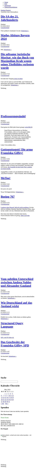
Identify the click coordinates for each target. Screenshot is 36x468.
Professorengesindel (13, 116)
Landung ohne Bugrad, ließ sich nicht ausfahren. (15, 207)
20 (1, 399)
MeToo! (5, 178)
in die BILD (28, 127)
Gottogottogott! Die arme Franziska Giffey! (17, 151)
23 (7, 399)
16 (7, 397)
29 (5, 401)
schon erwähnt (18, 78)
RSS (5, 4)
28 (3, 401)
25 (11, 399)
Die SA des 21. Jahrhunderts (10, 18)
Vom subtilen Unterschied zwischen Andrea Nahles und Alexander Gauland (17, 282)
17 (9, 397)
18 (11, 397)
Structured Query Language (12, 324)
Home (6, 2)
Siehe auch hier (25, 215)
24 (9, 399)
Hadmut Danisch (6, 10)
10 (9, 395)
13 (1, 397)
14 (3, 397)
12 (13, 395)
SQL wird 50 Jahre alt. (7, 337)
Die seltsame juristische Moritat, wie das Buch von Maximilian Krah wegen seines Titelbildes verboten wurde (17, 60)
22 (5, 399)
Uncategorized (5, 27)
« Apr (2, 403)
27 (1, 401)
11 (11, 395)
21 (3, 399)
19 (13, 397)
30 (7, 401)
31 (9, 401)
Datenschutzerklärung (10, 7)
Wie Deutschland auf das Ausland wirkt (16, 304)
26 (13, 399)
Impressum (7, 5)
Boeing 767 (8, 196)
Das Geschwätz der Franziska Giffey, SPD (15, 343)
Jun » (6, 403)
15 (5, 397)
